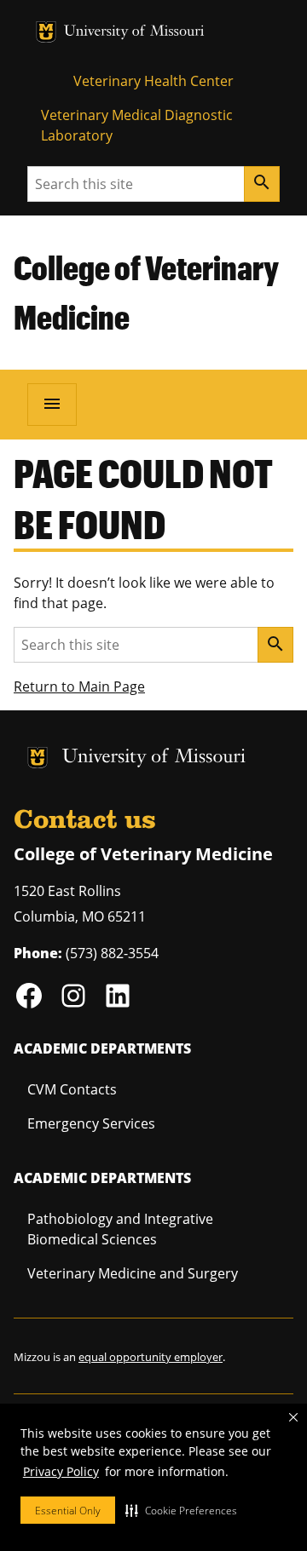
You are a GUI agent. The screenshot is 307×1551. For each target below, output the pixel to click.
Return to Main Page (79, 686)
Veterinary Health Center (153, 81)
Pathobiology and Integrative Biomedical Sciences (120, 1229)
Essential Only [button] (68, 1510)
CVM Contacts (72, 1089)
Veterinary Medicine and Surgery (132, 1273)
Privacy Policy (61, 1471)
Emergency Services (91, 1123)
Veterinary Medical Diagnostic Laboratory (137, 125)
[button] (181, 1510)
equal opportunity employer (150, 1356)
